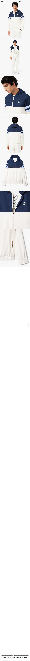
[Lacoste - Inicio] (2, 1)
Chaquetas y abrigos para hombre (21, 655)
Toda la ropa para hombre (7, 655)
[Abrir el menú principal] (28, 1)
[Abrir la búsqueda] (25, 1)
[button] (22, 1)
